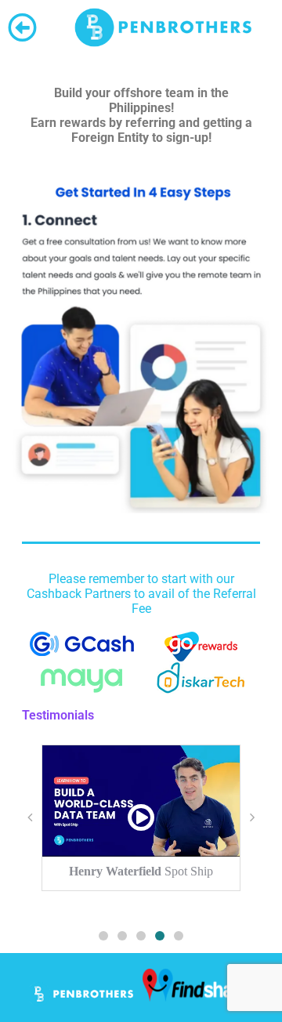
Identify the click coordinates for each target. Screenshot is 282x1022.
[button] (103, 935)
